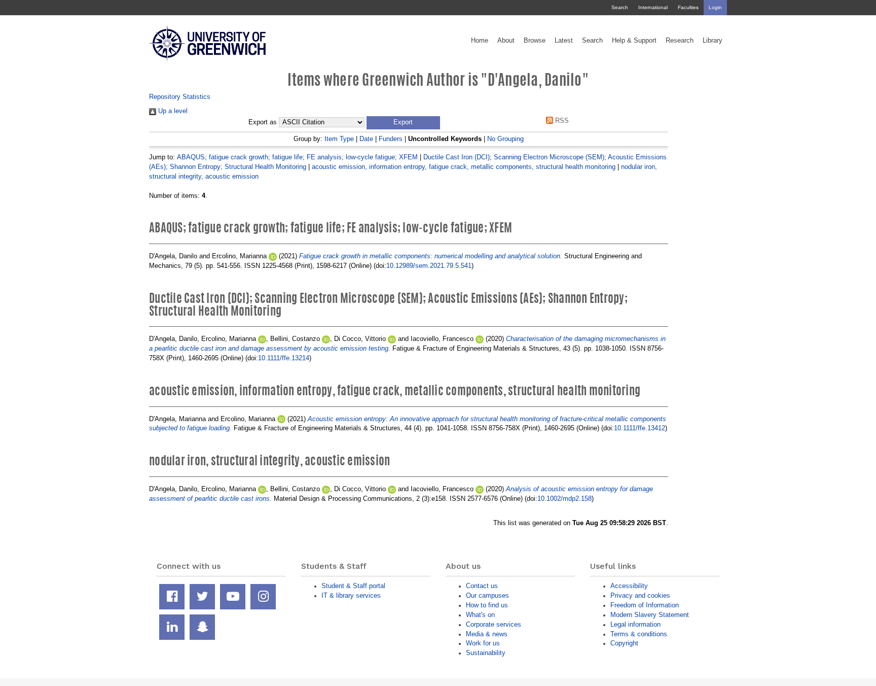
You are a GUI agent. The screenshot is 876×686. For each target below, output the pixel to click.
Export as (262, 122)
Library (712, 40)
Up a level (172, 111)
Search (619, 7)
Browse (534, 40)
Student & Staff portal (353, 586)
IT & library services (351, 595)
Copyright (624, 643)
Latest (564, 40)
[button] (403, 122)
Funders (391, 139)
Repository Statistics (179, 96)
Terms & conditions (638, 634)
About (506, 40)
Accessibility (629, 586)
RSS (561, 120)
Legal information (635, 624)
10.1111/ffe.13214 (283, 358)
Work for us (483, 643)
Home (479, 40)
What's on (480, 615)
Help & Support (634, 40)
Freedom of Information (644, 605)
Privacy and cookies (640, 595)
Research (680, 40)
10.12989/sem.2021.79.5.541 (428, 265)
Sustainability (485, 653)
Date (366, 139)
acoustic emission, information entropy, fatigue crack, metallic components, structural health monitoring (463, 166)
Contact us (482, 586)
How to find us (487, 605)
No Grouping (505, 139)
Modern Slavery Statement (649, 615)
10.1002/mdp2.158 (564, 498)
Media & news (486, 634)
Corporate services (493, 624)
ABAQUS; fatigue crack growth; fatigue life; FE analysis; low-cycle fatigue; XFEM (297, 157)
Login (715, 7)
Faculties (688, 7)
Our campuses (487, 595)
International (653, 7)
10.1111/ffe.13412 (639, 428)
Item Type (339, 139)
